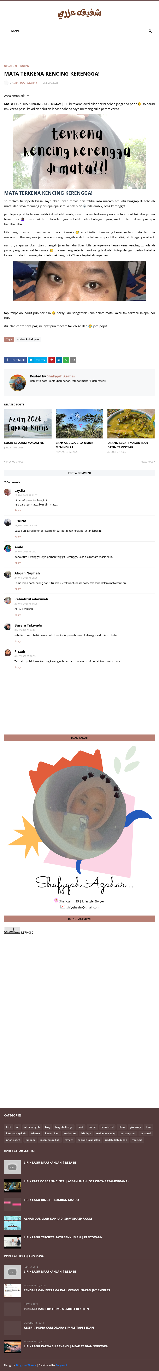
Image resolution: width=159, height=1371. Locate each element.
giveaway (135, 1127)
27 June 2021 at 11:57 (25, 495)
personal (146, 1133)
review (69, 1140)
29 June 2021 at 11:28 (25, 603)
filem (122, 1127)
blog (47, 1127)
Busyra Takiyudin (28, 625)
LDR (8, 1127)
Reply (17, 510)
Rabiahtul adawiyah (31, 599)
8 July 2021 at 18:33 (25, 656)
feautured (107, 1127)
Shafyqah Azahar (25, 82)
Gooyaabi (61, 1365)
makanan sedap (105, 1133)
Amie (18, 547)
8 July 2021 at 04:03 (25, 629)
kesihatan (70, 1133)
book (80, 1127)
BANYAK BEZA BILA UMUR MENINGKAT (74, 445)
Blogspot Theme (26, 1365)
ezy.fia (19, 490)
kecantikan (52, 1133)
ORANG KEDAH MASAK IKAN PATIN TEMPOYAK (127, 445)
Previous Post (14, 461)
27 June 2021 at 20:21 (25, 551)
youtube (137, 1140)
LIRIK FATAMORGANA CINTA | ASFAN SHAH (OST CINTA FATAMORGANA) (76, 1181)
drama (92, 1127)
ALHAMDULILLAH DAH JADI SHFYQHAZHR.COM (58, 1218)
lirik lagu (86, 1133)
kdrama (35, 1133)
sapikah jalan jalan (89, 1140)
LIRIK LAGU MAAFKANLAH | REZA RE (50, 1162)
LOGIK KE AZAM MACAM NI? (24, 443)
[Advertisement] (79, 53)
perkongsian (127, 1133)
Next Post (147, 461)
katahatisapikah (16, 1133)
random (30, 1140)
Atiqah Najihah (27, 573)
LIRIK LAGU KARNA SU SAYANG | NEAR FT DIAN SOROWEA (66, 1346)
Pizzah (19, 651)
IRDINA (20, 521)
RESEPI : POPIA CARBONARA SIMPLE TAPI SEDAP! (59, 1327)
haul (148, 1127)
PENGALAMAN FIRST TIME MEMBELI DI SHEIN (56, 1309)
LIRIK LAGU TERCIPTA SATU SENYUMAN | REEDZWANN (63, 1237)
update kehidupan (16, 66)
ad (17, 1127)
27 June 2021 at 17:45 (25, 525)
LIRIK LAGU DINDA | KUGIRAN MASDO (51, 1200)
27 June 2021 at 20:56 (25, 577)
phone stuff (13, 1140)
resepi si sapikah (50, 1140)
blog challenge (63, 1127)
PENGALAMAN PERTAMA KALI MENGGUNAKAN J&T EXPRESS (67, 1290)
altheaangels (32, 1127)
